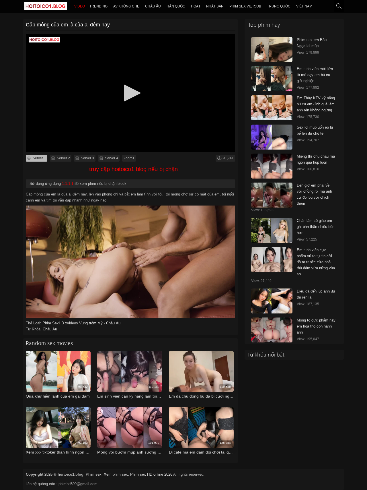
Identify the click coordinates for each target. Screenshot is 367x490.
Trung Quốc (278, 6)
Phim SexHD (53, 323)
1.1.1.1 (67, 183)
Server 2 (63, 158)
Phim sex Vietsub (245, 6)
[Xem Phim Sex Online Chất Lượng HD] (45, 7)
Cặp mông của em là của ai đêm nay (68, 25)
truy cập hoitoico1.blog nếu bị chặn (133, 169)
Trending (98, 6)
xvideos (72, 323)
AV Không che (126, 6)
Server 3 (87, 158)
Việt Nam (304, 6)
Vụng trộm (88, 323)
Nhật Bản (215, 6)
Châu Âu (153, 6)
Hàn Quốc (176, 6)
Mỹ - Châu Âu (108, 323)
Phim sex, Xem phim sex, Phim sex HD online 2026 (129, 474)
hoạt (195, 6)
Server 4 (111, 158)
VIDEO (79, 6)
